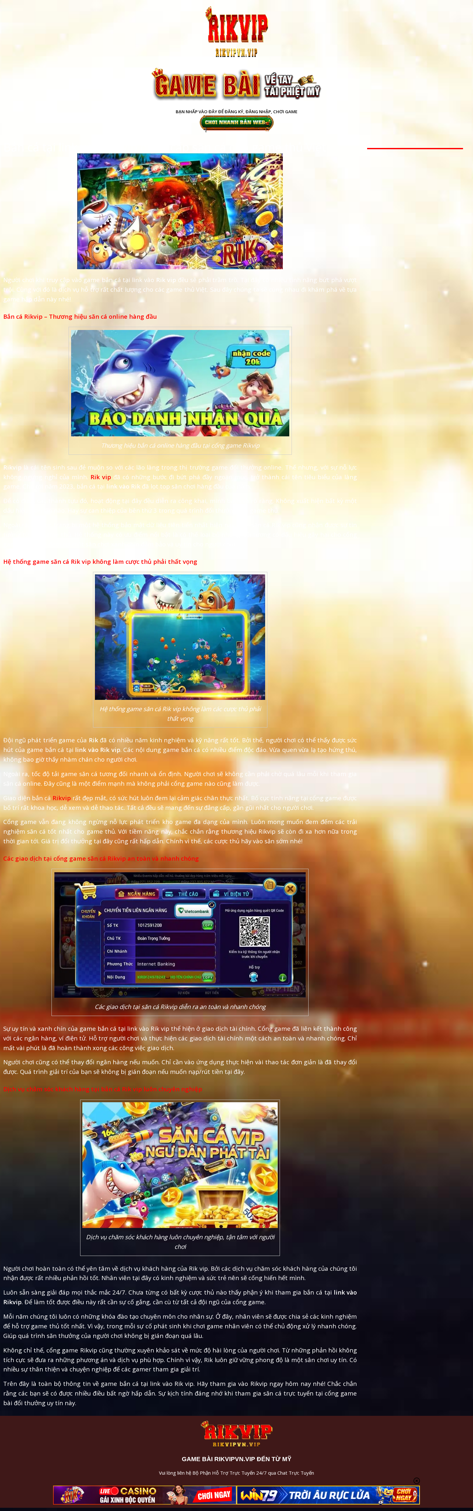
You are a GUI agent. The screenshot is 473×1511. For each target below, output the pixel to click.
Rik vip (100, 477)
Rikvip (61, 798)
